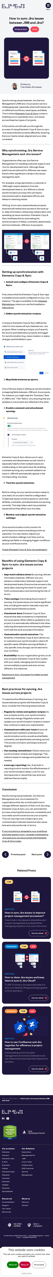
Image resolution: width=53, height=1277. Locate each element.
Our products (8, 1149)
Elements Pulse (8, 1172)
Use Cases (6, 1209)
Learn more (26, 1273)
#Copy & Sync (21, 29)
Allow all (13, 1265)
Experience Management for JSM (28, 1155)
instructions (8, 308)
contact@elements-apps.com (36, 1236)
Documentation (8, 1202)
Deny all (25, 1265)
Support (5, 1206)
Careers (25, 1206)
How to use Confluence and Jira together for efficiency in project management (23, 1045)
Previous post (18, 855)
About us (26, 1199)
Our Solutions (28, 1149)
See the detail (37, 933)
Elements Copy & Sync (26, 114)
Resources (7, 1199)
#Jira (34, 29)
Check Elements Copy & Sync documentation (24, 550)
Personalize (39, 1265)
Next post (37, 855)
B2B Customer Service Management (28, 1172)
